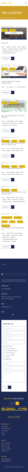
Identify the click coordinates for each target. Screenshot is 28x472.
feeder (18, 47)
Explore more (6, 58)
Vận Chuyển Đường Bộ (11, 350)
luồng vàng (15, 199)
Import (4, 150)
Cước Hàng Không (10, 352)
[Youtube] (9, 314)
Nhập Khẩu (4, 125)
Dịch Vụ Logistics (19, 121)
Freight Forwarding (6, 449)
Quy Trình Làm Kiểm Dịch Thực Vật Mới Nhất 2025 (12, 116)
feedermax (23, 47)
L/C (7, 87)
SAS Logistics (15, 99)
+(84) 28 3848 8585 (6, 459)
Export (22, 148)
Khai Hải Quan (5, 123)
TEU (21, 51)
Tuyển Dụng (4, 430)
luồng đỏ (9, 199)
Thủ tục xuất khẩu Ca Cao (17, 150)
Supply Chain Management (19, 201)
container (14, 47)
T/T (15, 87)
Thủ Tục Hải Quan (10, 348)
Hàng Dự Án (8, 359)
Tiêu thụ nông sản (6, 241)
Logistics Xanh (5, 237)
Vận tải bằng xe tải (5, 225)
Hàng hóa (5, 221)
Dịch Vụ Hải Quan (13, 102)
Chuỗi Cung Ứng (9, 233)
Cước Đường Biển (10, 355)
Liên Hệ (12, 403)
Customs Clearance (15, 148)
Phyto (10, 125)
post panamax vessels (7, 51)
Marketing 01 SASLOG (21, 26)
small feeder (16, 51)
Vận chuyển (20, 221)
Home (2, 17)
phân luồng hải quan (7, 201)
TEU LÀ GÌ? (4, 43)
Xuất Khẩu (14, 125)
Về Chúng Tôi (4, 426)
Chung (4, 30)
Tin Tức (3, 432)
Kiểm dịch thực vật (14, 123)
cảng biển (8, 47)
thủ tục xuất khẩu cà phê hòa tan (14, 174)
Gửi (5, 387)
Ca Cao (8, 148)
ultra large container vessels (8, 53)
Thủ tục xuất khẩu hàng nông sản (10, 239)
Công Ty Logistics (10, 121)
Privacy (12, 467)
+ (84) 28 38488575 (6, 289)
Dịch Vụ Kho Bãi (5, 447)
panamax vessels (22, 49)
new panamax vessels (12, 49)
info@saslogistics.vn (6, 306)
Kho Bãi (7, 357)
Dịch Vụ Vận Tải (5, 445)
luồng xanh (21, 199)
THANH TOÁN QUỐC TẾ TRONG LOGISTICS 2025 (10, 82)
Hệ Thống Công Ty (6, 428)
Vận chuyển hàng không (7, 217)
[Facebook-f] (1, 314)
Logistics (12, 30)
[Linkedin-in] (5, 314)
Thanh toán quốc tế (21, 87)
